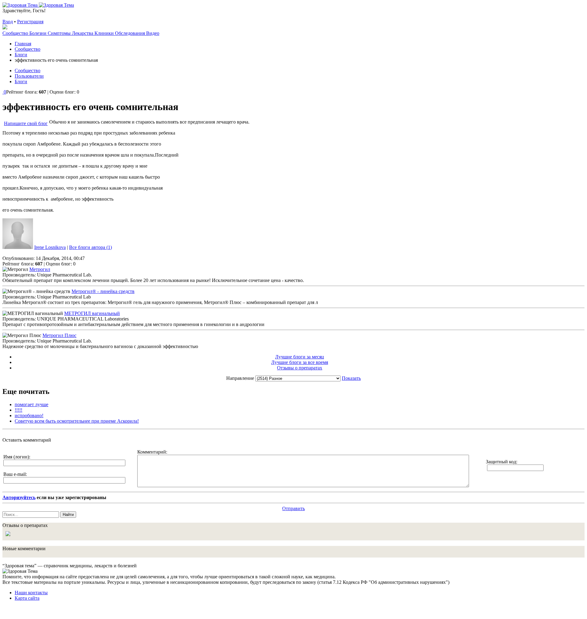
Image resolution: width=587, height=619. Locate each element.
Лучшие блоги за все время (299, 362)
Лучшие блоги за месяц (299, 356)
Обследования (130, 33)
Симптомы (60, 33)
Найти (68, 514)
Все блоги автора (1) (90, 247)
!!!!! (18, 410)
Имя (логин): (16, 456)
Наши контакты (31, 592)
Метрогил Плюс (59, 335)
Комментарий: (152, 451)
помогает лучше (31, 404)
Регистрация (30, 21)
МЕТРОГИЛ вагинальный (92, 313)
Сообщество (15, 33)
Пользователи (29, 76)
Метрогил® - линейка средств (103, 291)
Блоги (21, 81)
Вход (7, 21)
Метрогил (39, 269)
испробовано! (29, 415)
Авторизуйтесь (18, 497)
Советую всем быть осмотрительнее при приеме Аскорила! (77, 421)
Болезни (38, 33)
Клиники (104, 33)
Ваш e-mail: (15, 474)
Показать (351, 378)
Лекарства (83, 33)
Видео (152, 33)
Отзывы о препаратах (299, 367)
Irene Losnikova (50, 247)
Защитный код (501, 461)
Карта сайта (27, 598)
